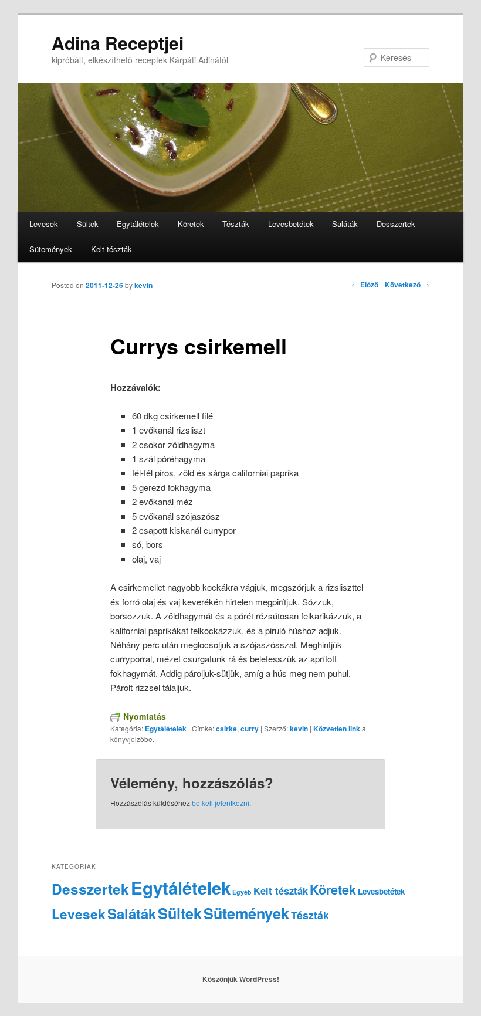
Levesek (43, 223)
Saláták (345, 223)
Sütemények (50, 249)
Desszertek (396, 223)
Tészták (235, 223)
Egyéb (242, 892)
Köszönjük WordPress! (240, 979)
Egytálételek (138, 223)
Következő (407, 284)
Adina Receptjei (118, 42)
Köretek (191, 223)
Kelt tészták (111, 249)
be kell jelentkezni (220, 803)
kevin (143, 285)
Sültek (88, 223)
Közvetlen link (337, 728)
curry (249, 728)
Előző (364, 284)
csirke (226, 728)
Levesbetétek (291, 223)
